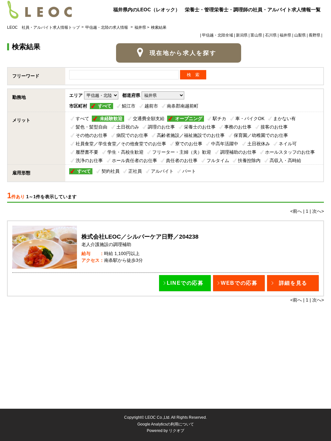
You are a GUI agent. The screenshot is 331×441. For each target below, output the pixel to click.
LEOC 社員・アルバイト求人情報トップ (43, 27)
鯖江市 (128, 105)
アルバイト (162, 171)
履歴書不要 (87, 152)
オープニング (188, 118)
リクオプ (176, 430)
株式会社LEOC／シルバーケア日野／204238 (139, 236)
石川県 (271, 35)
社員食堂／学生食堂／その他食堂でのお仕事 (121, 143)
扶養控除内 (249, 160)
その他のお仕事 (91, 135)
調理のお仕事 (161, 126)
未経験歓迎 (111, 118)
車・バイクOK (249, 118)
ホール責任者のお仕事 (134, 160)
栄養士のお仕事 (200, 126)
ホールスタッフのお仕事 (290, 152)
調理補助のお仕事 (238, 152)
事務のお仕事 (237, 126)
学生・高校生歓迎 (125, 152)
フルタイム (218, 160)
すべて (105, 105)
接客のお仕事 (274, 126)
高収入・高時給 (285, 160)
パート (189, 171)
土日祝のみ (127, 126)
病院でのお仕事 (132, 135)
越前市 (151, 105)
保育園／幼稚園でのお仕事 (261, 135)
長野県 (314, 35)
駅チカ (219, 118)
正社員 (135, 171)
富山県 (256, 35)
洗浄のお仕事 (89, 160)
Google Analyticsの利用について (165, 424)
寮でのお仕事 (188, 143)
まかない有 (284, 118)
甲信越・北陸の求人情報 (107, 27)
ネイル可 (288, 143)
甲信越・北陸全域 (217, 35)
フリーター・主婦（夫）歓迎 (181, 152)
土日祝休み (258, 143)
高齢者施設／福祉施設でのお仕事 (191, 135)
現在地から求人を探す (183, 53)
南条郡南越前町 (182, 105)
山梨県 (300, 35)
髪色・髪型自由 (91, 126)
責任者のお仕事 (182, 160)
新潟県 (242, 35)
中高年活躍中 (224, 143)
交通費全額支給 (149, 118)
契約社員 (110, 171)
